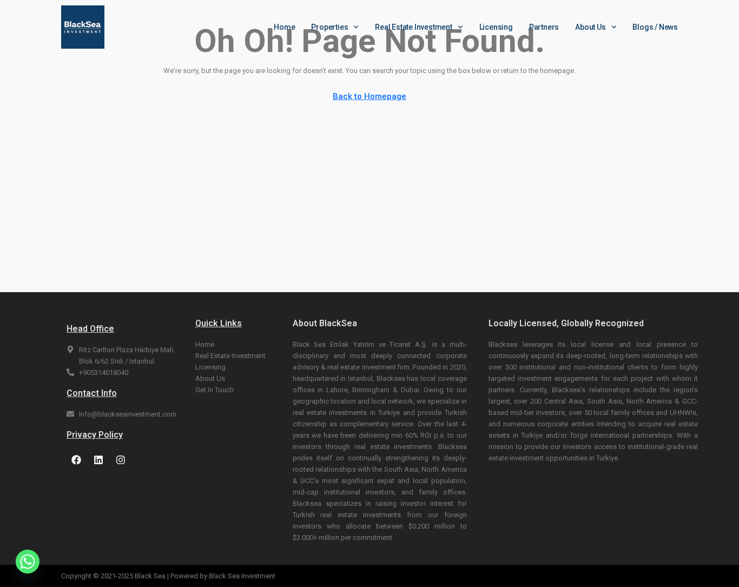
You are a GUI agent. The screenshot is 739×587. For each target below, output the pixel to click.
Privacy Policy (95, 435)
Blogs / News (655, 27)
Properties (329, 27)
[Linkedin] (98, 460)
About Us (590, 27)
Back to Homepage (369, 96)
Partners (544, 27)
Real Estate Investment (413, 27)
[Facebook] (76, 460)
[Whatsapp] (27, 561)
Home (284, 27)
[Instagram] (120, 460)
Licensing (496, 27)
